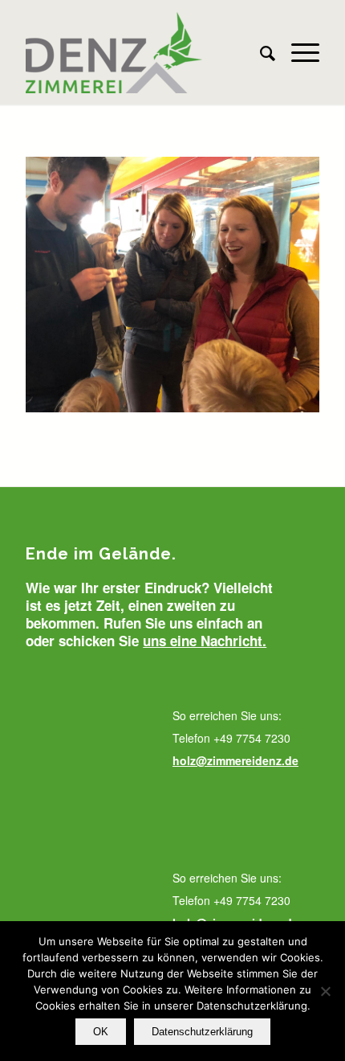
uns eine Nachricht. (204, 640)
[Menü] (297, 52)
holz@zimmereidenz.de (235, 760)
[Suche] (259, 52)
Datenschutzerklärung (202, 1032)
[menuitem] (259, 52)
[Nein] (325, 991)
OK (100, 1032)
